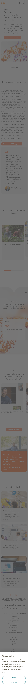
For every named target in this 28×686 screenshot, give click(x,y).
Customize (14, 682)
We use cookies (8, 656)
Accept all (14, 677)
